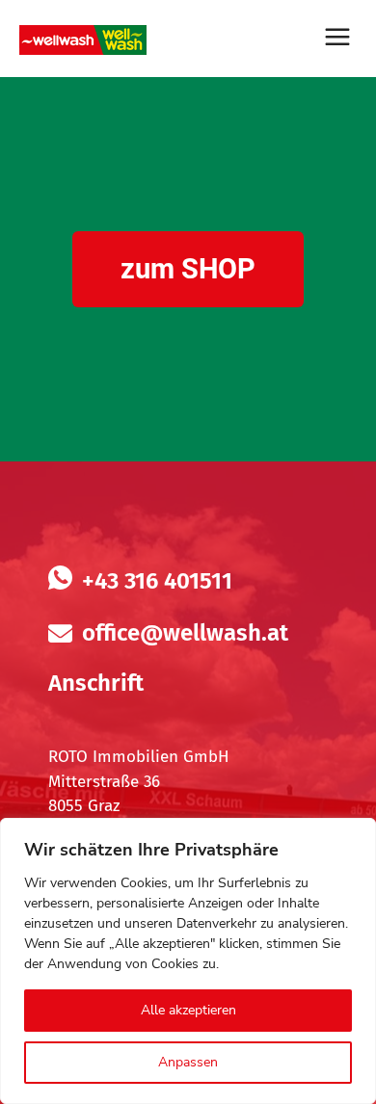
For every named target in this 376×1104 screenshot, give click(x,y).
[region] (188, 961)
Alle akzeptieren (188, 1010)
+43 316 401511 (157, 580)
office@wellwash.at (185, 632)
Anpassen (188, 1062)
